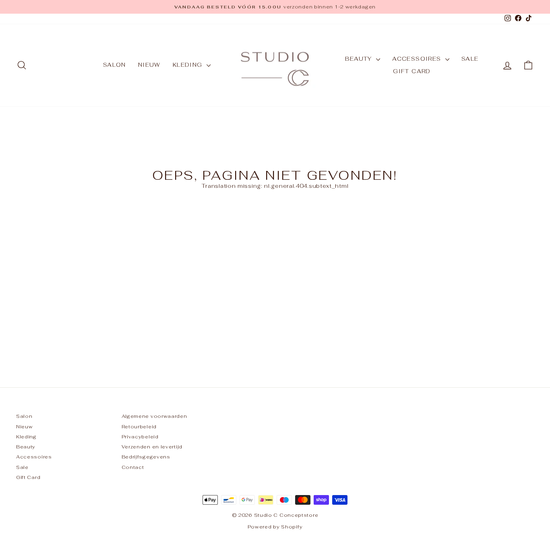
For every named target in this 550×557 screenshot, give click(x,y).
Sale (470, 58)
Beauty (359, 58)
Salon (114, 64)
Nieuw (149, 64)
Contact (133, 467)
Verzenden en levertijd (152, 447)
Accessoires (417, 58)
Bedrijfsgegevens (146, 457)
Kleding (189, 64)
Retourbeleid (139, 426)
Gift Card (412, 71)
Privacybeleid (140, 437)
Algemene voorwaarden (154, 416)
